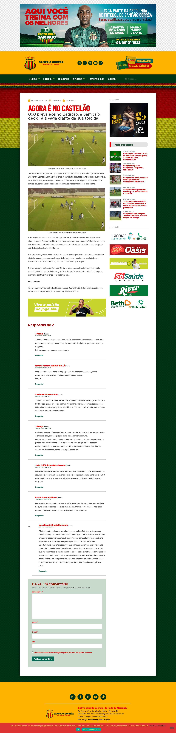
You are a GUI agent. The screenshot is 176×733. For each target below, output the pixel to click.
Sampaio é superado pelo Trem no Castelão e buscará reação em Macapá (135, 215)
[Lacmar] (129, 242)
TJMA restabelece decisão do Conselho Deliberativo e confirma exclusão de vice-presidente (134, 204)
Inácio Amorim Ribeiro (46, 497)
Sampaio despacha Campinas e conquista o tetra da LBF (133, 167)
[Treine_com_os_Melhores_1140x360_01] (88, 46)
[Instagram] (79, 63)
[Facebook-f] (85, 63)
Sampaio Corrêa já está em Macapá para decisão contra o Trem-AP (135, 191)
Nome (35, 622)
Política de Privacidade (157, 726)
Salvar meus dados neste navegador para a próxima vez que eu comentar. (63, 652)
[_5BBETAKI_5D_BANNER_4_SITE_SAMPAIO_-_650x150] (67, 317)
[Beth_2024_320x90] (129, 311)
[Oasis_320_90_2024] (129, 256)
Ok (78, 729)
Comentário (37, 592)
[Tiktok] (101, 63)
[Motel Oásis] (129, 136)
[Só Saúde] (129, 283)
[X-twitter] (90, 63)
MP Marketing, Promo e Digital (99, 720)
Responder (39, 355)
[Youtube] (95, 63)
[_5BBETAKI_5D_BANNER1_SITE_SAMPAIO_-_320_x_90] (129, 270)
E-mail (35, 632)
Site (33, 642)
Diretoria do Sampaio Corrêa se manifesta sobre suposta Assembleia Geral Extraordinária (135, 156)
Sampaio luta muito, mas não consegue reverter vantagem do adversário (135, 179)
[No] (172, 728)
